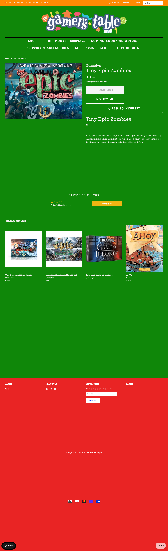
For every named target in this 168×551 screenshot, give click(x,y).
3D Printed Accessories (48, 48)
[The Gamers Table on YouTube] (55, 389)
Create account (123, 3)
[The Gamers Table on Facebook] (47, 389)
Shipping (89, 81)
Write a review (107, 203)
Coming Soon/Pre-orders (114, 41)
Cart (138, 3)
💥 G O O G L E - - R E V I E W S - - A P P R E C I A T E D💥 (26, 3)
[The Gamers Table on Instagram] (51, 389)
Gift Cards (84, 48)
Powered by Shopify (96, 453)
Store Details (128, 48)
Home (7, 59)
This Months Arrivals (66, 41)
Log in (110, 3)
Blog (104, 48)
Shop (33, 41)
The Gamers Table (83, 453)
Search (7, 389)
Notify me (105, 99)
